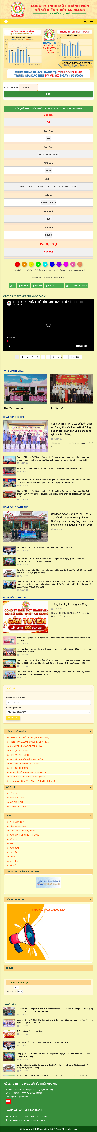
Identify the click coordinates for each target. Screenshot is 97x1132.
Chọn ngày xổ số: (11, 87)
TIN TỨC (9, 816)
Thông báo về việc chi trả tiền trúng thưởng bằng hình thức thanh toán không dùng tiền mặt (53, 639)
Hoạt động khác (57, 408)
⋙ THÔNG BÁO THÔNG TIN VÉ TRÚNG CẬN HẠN (26, 777)
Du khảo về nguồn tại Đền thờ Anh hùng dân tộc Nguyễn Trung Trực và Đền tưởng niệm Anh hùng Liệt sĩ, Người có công (55, 571)
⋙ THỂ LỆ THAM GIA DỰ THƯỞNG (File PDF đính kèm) (28, 742)
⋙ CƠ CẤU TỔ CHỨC (15, 798)
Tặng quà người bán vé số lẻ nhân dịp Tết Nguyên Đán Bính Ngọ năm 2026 (50, 468)
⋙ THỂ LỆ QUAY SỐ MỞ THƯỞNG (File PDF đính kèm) (28, 738)
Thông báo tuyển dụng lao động (69, 604)
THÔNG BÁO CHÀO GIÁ (15, 899)
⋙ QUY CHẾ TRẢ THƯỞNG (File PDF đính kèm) (25, 746)
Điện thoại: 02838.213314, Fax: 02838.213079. (26, 1120)
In (13, 285)
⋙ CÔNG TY (12, 793)
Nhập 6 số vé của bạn (15, 698)
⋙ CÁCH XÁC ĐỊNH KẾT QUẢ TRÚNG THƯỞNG (25, 759)
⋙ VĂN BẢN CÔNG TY (16, 822)
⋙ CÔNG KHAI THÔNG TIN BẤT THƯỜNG (23, 835)
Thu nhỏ (38, 285)
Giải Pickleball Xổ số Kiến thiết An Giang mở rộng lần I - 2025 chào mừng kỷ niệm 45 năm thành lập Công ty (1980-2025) (54, 673)
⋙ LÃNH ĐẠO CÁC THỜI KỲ (18, 807)
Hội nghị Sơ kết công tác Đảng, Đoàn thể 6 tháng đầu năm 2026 (45, 547)
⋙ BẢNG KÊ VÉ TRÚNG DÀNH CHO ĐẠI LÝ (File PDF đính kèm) (31, 781)
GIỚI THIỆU (10, 787)
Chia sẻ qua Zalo (55, 285)
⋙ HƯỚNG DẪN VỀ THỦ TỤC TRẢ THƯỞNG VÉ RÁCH (27, 772)
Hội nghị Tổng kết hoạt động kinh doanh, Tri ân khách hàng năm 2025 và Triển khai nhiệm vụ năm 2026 (54, 650)
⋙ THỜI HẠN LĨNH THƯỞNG (18, 755)
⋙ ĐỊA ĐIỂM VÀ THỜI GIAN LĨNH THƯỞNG (23, 764)
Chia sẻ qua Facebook (78, 285)
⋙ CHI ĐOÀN (12, 852)
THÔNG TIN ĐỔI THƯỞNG (16, 731)
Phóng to (24, 285)
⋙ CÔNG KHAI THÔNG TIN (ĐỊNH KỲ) (21, 831)
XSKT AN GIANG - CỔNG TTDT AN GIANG (22, 872)
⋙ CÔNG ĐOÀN (13, 848)
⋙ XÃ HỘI (11, 857)
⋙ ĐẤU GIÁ (11, 865)
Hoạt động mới (10, 408)
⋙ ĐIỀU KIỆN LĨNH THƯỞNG (18, 751)
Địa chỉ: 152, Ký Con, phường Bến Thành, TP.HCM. (27, 1116)
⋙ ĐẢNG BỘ (12, 844)
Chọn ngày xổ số (13, 708)
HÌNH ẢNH (10, 968)
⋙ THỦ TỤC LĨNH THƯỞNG (17, 768)
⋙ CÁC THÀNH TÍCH (15, 802)
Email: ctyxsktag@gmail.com (17, 1097)
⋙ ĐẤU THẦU (12, 861)
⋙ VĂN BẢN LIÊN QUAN (16, 826)
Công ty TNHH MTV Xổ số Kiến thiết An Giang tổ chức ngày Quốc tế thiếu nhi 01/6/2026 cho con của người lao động (51, 560)
